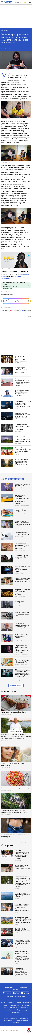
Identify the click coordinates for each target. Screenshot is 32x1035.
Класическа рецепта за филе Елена (13, 712)
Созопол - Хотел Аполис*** (20, 511)
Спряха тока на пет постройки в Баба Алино (21, 556)
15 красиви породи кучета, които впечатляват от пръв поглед (22, 867)
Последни (18, 2)
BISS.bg (6, 1007)
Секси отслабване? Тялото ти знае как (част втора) (15, 836)
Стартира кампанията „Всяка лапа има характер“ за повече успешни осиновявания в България (22, 854)
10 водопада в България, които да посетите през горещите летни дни (14, 811)
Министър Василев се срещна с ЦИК (22, 485)
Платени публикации (22, 1020)
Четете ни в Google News (17, 996)
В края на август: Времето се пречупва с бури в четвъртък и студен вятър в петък (22, 438)
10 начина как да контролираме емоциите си (12, 764)
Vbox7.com (10, 1002)
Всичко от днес (16, 685)
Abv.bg (3, 1002)
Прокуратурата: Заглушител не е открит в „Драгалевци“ (21, 370)
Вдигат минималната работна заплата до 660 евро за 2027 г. (22, 660)
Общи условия (23, 1018)
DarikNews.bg (27, 1002)
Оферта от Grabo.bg (20, 513)
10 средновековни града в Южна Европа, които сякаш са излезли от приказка (23, 919)
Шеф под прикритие (8, 294)
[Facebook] (16, 1025)
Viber (6, 310)
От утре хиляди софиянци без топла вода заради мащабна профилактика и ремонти (22, 382)
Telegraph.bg (16, 1012)
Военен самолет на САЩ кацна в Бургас (22, 533)
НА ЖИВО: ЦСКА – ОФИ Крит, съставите (22, 930)
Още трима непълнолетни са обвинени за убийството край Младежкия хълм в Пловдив (22, 972)
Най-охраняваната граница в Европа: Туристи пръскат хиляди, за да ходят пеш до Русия (21, 463)
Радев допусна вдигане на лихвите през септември (22, 625)
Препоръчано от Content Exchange (21, 843)
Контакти (16, 1022)
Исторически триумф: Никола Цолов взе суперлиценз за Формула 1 (23, 392)
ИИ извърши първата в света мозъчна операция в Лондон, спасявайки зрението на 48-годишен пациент (22, 674)
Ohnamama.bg (14, 1007)
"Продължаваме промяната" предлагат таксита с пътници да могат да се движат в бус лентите (22, 499)
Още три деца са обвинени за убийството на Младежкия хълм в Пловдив (22, 359)
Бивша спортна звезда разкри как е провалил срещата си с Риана (22, 523)
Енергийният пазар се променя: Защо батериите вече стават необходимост (23, 404)
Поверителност (8, 1020)
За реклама (13, 1018)
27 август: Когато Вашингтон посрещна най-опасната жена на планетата (22, 427)
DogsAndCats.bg (14, 1005)
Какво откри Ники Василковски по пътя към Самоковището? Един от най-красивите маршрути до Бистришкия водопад (22, 881)
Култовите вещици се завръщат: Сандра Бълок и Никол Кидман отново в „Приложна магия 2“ (22, 907)
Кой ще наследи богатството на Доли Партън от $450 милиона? (22, 546)
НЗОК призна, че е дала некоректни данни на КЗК (21, 636)
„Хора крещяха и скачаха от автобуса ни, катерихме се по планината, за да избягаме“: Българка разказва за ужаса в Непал (22, 956)
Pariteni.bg (16, 1010)
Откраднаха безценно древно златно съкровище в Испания (22, 592)
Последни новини (12, 478)
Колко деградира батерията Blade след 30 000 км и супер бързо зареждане (22, 415)
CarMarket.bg (26, 1005)
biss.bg (16, 408)
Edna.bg (24, 1010)
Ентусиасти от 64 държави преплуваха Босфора (22, 894)
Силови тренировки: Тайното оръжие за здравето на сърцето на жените (22, 580)
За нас (6, 1018)
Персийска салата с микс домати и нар (15, 788)
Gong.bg (18, 1002)
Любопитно (5, 30)
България (17, 487)
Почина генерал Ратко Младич (20, 602)
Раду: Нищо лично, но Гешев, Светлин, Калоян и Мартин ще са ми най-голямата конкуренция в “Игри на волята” (16, 736)
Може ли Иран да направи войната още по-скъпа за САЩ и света (23, 450)
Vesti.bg (8, 2)
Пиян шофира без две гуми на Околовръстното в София (22, 569)
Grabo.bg (8, 1010)
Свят (16, 550)
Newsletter (16, 310)
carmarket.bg (18, 420)
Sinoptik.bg (24, 1007)
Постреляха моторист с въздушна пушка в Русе (22, 614)
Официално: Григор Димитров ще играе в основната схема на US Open (22, 942)
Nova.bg (5, 1005)
